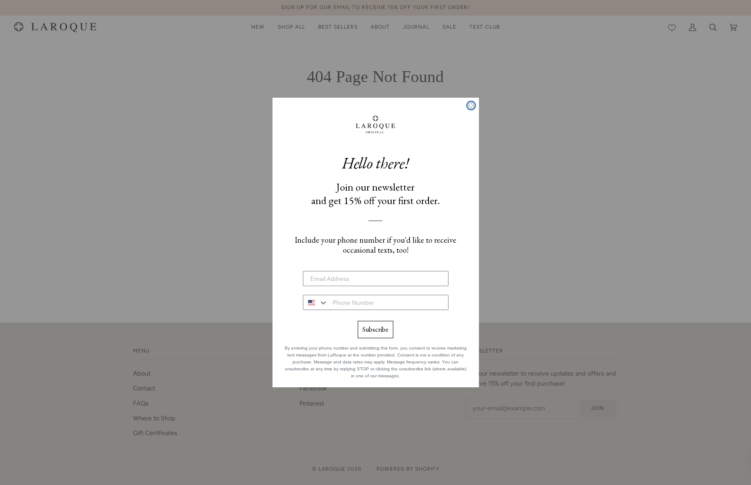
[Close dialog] (471, 105)
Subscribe (375, 329)
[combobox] (315, 302)
